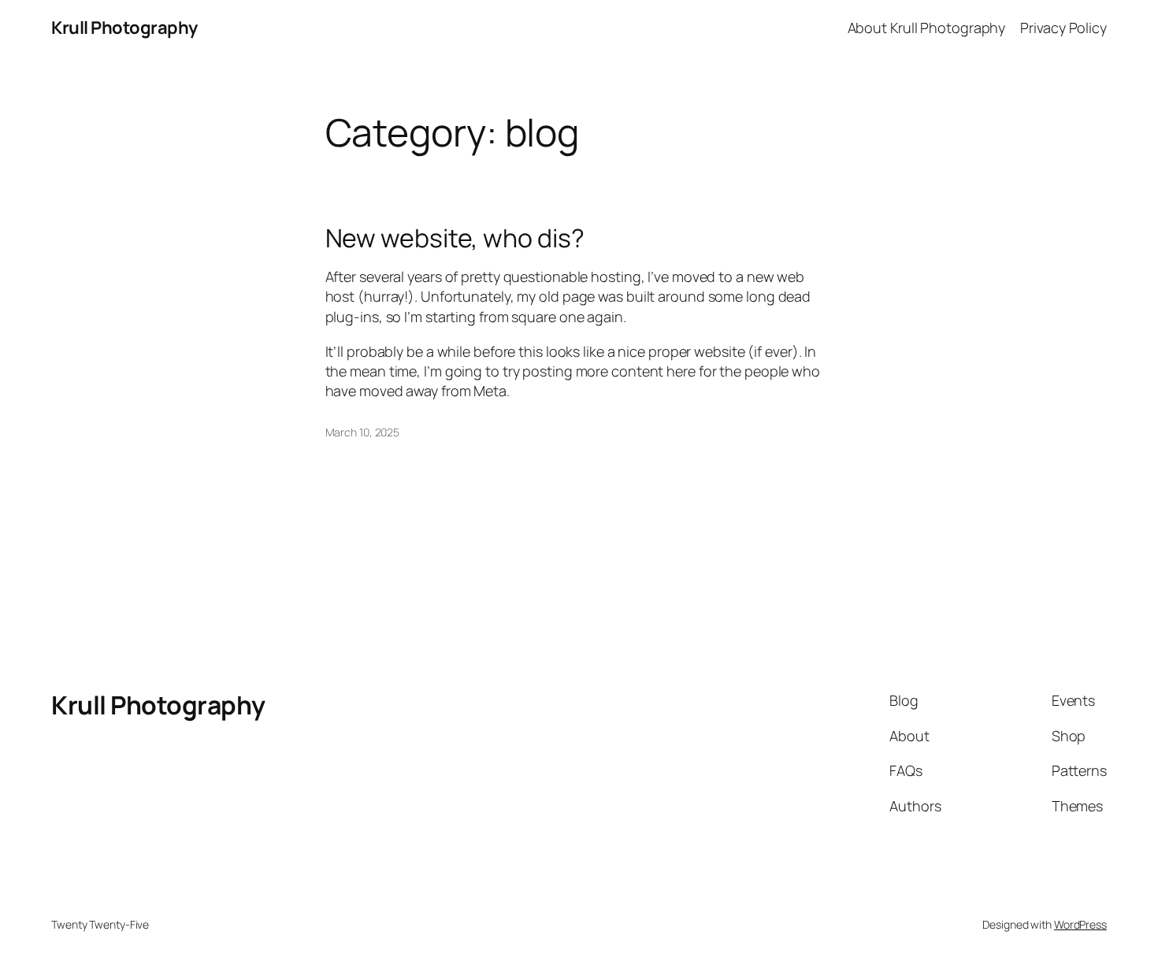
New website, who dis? (455, 238)
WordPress (1080, 924)
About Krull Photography (927, 27)
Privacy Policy (1063, 27)
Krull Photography (124, 27)
